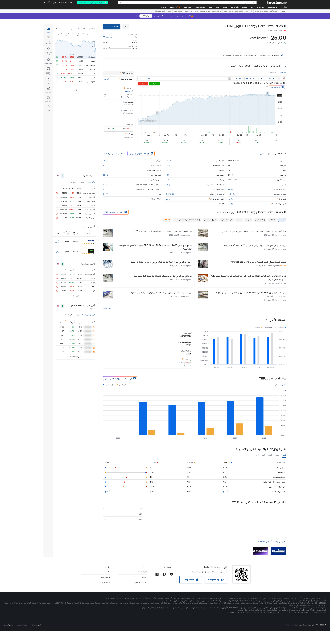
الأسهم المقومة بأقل (160, 11)
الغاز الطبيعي (91, 82)
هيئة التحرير (106, 582)
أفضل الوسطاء (89, 226)
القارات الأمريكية (205, 11)
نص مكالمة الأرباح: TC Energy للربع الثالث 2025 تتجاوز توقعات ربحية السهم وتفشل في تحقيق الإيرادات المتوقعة (250, 294)
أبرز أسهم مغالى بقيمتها (72, 315)
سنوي (284, 384)
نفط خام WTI (90, 65)
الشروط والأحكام (36, 625)
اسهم (72, 29)
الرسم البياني (275, 65)
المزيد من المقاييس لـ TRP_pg (114, 153)
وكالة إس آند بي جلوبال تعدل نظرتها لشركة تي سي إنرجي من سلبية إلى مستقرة (161, 262)
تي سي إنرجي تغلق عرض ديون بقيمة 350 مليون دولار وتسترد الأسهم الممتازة (161, 292)
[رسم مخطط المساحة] (278, 78)
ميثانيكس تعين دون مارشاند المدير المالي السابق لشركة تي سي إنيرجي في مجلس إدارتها (252, 231)
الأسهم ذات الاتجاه (87, 264)
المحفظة (144, 577)
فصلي (277, 384)
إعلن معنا (107, 572)
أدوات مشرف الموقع (140, 582)
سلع (79, 29)
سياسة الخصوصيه (22, 625)
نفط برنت (92, 69)
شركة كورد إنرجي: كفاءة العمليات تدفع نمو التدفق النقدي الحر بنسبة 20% (162, 231)
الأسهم (283, 11)
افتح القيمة (109, 37)
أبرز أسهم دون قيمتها (88, 315)
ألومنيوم (92, 78)
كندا (104, 519)
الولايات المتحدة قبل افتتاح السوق (233, 11)
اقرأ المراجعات (58, 242)
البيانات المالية (244, 65)
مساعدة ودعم (105, 577)
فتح (224, 491)
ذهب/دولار (91, 57)
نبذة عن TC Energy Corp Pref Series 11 (259, 502)
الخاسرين (73, 182)
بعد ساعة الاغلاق (216, 11)
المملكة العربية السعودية (261, 11)
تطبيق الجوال (142, 572)
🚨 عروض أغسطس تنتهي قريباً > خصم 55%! (92, 2)
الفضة (93, 61)
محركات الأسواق (88, 175)
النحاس (92, 73)
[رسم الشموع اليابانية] (283, 78)
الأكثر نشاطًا (91, 182)
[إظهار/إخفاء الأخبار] (229, 78)
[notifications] (49, 2)
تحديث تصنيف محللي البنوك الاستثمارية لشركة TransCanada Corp (257, 262)
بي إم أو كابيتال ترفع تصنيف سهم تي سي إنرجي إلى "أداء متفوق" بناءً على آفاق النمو (252, 245)
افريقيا (169, 11)
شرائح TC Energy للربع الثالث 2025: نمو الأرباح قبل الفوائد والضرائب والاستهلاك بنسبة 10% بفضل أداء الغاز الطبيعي (248, 278)
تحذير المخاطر (8, 625)
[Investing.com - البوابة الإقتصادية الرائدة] (277, 2)
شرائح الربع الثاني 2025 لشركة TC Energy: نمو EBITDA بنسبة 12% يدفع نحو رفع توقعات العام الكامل (154, 247)
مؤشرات (85, 29)
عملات (93, 29)
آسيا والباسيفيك (178, 11)
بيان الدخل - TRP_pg (272, 378)
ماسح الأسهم (187, 7)
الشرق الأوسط (189, 11)
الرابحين (81, 182)
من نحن (107, 566)
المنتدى (233, 65)
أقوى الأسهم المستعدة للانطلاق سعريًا (83, 307)
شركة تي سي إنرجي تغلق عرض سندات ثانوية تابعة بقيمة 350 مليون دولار (162, 276)
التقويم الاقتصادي (200, 7)
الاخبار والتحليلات (260, 65)
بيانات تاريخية (273, 72)
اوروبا (196, 11)
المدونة (144, 566)
